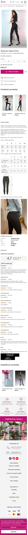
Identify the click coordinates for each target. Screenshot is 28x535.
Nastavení (13, 527)
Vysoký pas (13, 243)
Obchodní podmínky (14, 469)
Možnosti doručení (7, 64)
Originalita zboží (14, 497)
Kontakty (14, 489)
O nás (14, 501)
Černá (12, 241)
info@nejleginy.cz (16, 452)
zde (19, 524)
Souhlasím (13, 531)
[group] (7, 105)
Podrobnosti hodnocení (18, 53)
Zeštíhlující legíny (15, 238)
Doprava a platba (14, 466)
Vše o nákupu (14, 480)
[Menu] (25, 2)
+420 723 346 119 (16, 447)
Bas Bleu (13, 245)
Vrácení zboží (14, 477)
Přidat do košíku (13, 71)
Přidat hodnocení (6, 263)
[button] (7, 115)
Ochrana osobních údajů (14, 473)
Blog (14, 493)
